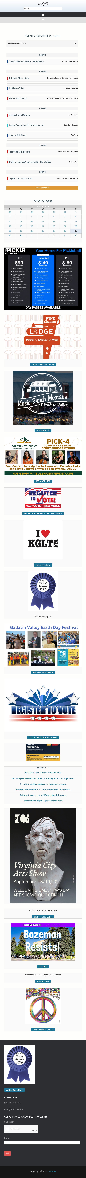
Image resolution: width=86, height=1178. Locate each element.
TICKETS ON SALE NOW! (43, 364)
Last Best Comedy (71, 125)
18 (32, 226)
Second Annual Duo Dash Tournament (26, 125)
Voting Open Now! (14, 1090)
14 (65, 221)
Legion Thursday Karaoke (20, 178)
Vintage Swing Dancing (19, 115)
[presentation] (21, 1129)
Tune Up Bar (73, 162)
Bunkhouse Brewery (70, 88)
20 (54, 226)
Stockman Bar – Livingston (68, 152)
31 (65, 212)
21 (65, 226)
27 (21, 212)
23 (10, 231)
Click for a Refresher (43, 917)
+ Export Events (42, 188)
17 (21, 226)
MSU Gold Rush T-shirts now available (43, 773)
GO (7, 1153)
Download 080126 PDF (43, 1029)
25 (32, 231)
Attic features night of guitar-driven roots (43, 801)
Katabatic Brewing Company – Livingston (62, 78)
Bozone (52, 1171)
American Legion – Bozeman (67, 178)
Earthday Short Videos (43, 672)
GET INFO (43, 966)
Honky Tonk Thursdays (19, 151)
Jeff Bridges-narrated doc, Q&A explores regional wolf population (43, 778)
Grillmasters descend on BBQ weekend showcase (43, 795)
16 (10, 226)
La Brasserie (73, 115)
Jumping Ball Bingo (17, 135)
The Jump (74, 135)
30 (54, 212)
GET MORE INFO (43, 481)
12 (43, 221)
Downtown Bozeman (70, 61)
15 (76, 221)
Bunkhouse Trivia (16, 88)
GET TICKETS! (43, 430)
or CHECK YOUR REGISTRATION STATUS (43, 513)
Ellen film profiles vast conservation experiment (43, 784)
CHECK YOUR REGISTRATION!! (43, 737)
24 (21, 231)
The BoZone (43, 4)
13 (54, 221)
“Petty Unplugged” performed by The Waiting (30, 162)
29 (43, 212)
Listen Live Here (43, 565)
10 (21, 221)
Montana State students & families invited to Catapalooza (43, 790)
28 (32, 212)
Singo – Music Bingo (18, 98)
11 (32, 221)
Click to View (43, 981)
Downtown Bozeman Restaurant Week (27, 61)
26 (10, 212)
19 (43, 226)
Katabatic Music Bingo (19, 78)
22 (76, 226)
